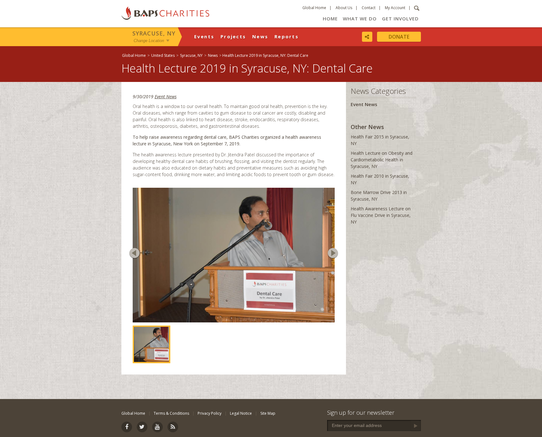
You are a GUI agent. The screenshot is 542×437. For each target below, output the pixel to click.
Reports (286, 36)
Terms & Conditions (171, 413)
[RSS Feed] (172, 427)
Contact (368, 7)
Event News (166, 97)
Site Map (267, 413)
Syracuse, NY (153, 33)
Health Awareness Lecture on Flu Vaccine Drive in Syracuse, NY (381, 215)
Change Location (149, 40)
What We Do (360, 18)
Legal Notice (241, 413)
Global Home (314, 7)
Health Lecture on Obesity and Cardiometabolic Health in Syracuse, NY (381, 159)
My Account (395, 7)
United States (163, 55)
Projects (233, 36)
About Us (344, 7)
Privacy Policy (209, 413)
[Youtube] (157, 427)
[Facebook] (126, 427)
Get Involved (400, 18)
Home (330, 18)
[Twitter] (142, 427)
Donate (399, 36)
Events (204, 36)
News (260, 36)
